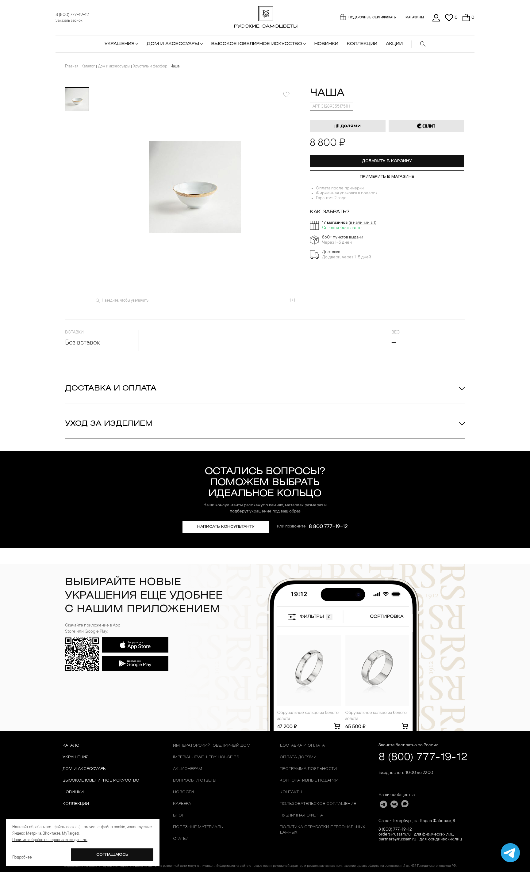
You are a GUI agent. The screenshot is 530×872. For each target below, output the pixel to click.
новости (183, 792)
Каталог (88, 66)
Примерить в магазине (387, 176)
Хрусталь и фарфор (150, 66)
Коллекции (76, 803)
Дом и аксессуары (114, 66)
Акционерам (187, 769)
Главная (71, 66)
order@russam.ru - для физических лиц (416, 834)
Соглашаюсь (112, 854)
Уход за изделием (109, 424)
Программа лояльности (308, 769)
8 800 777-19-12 (328, 527)
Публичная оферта (301, 815)
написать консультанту (226, 526)
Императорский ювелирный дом (211, 745)
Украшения (75, 757)
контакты (291, 792)
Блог (178, 815)
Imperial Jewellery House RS (206, 757)
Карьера (182, 803)
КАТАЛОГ (72, 745)
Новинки (326, 44)
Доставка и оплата (110, 388)
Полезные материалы (198, 827)
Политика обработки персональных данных (322, 829)
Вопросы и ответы (194, 780)
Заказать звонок (69, 21)
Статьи (181, 838)
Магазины (414, 18)
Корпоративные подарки (309, 780)
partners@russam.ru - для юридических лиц (420, 839)
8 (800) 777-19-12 (72, 15)
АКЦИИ (394, 44)
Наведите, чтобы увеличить (125, 301)
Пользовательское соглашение (318, 803)
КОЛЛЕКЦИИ (362, 44)
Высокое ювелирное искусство (101, 780)
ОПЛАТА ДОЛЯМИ (298, 757)
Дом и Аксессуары (84, 769)
